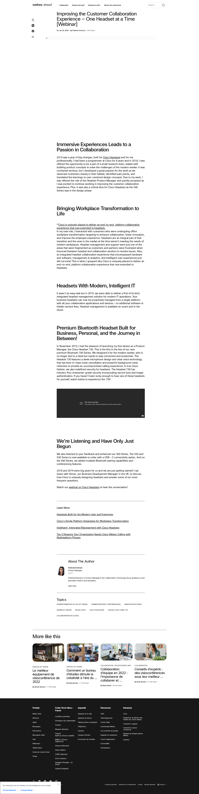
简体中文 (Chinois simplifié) (64, 736)
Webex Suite (37, 714)
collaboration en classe (68, 616)
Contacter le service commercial (130, 728)
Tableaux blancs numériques (87, 722)
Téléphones (82, 726)
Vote (34, 739)
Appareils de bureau (85, 718)
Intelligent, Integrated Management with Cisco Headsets (88, 528)
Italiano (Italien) (60, 750)
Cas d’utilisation (96, 610)
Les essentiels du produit (109, 731)
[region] (30, 788)
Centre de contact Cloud (41, 752)
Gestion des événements (112, 5)
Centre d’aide (105, 722)
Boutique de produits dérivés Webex (133, 734)
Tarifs (102, 714)
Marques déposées (61, 729)
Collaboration (63, 5)
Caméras (81, 731)
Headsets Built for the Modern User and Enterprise (85, 514)
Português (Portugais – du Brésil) (63, 763)
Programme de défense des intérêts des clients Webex (132, 718)
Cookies (58, 725)
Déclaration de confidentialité (65, 721)
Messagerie (37, 726)
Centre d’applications (108, 739)
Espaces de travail (78, 5)
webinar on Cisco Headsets (84, 487)
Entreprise (127, 708)
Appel (35, 722)
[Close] (58, 784)
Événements (37, 731)
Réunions (36, 718)
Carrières (126, 740)
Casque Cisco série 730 (118, 610)
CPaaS (35, 756)
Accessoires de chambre (86, 739)
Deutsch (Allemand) (62, 746)
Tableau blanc (37, 748)
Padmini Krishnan (79, 30)
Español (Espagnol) (61, 768)
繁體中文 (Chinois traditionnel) (61, 740)
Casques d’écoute (84, 735)
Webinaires (36, 743)
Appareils (82, 708)
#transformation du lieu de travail (72, 604)
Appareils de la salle (85, 714)
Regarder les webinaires (109, 735)
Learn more (72, 586)
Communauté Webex (108, 726)
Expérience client (94, 5)
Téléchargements (106, 718)
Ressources (106, 708)
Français (58, 733)
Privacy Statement (9, 790)
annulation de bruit (133, 604)
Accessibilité (105, 743)
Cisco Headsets (111, 157)
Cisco (125, 714)
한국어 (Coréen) (60, 758)
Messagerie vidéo (39, 735)
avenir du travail (64, 610)
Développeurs (105, 748)
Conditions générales (62, 716)
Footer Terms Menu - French (64, 709)
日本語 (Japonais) (61, 754)
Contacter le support (130, 724)
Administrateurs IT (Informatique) (106, 604)
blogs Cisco (80, 610)
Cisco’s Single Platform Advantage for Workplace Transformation (93, 521)
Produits (36, 708)
